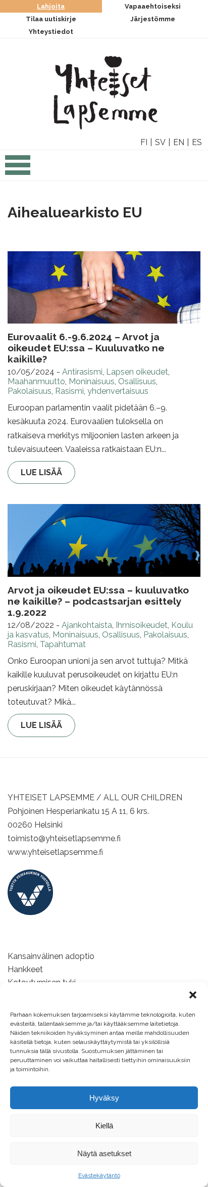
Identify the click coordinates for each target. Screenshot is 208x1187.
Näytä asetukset (104, 1153)
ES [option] (197, 142)
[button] (193, 995)
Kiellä (104, 1125)
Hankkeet (25, 969)
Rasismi (69, 391)
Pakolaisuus (29, 391)
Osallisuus (137, 381)
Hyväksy (104, 1097)
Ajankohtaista (87, 625)
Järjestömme (152, 19)
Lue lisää (41, 472)
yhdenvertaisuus (117, 391)
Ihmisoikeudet (142, 625)
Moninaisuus (92, 381)
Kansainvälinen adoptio (51, 956)
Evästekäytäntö (99, 1175)
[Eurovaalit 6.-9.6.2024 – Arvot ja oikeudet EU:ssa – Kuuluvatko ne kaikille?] (104, 287)
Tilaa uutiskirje (51, 19)
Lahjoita (51, 6)
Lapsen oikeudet (137, 372)
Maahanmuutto (36, 381)
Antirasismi (82, 372)
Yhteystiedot (51, 31)
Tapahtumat (63, 644)
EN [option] (178, 142)
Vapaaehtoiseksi (153, 6)
